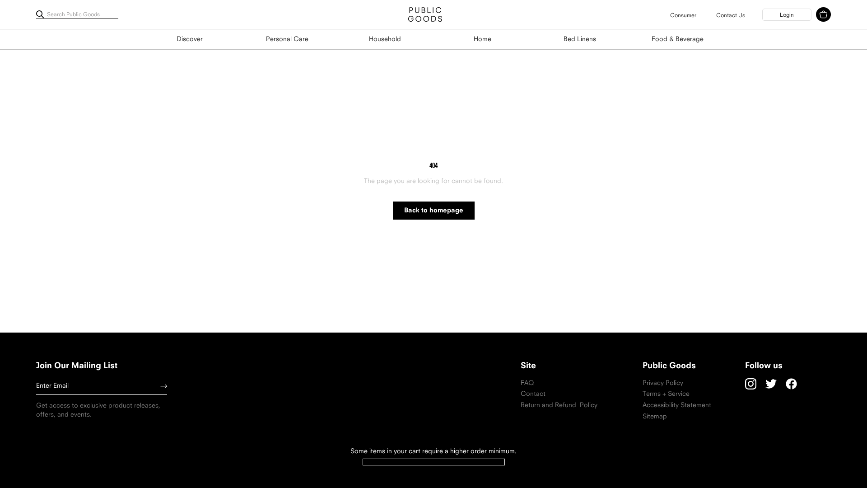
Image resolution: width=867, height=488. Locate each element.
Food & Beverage (678, 39)
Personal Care (287, 39)
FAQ (527, 383)
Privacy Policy (663, 383)
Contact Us (730, 16)
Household (385, 39)
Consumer (683, 16)
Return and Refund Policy (559, 405)
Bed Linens (580, 39)
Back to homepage (433, 210)
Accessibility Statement (677, 405)
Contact (533, 394)
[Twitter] (771, 383)
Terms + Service (666, 394)
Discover (190, 39)
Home (482, 39)
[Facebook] (791, 383)
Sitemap (655, 416)
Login (787, 15)
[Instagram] (750, 383)
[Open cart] (823, 14)
